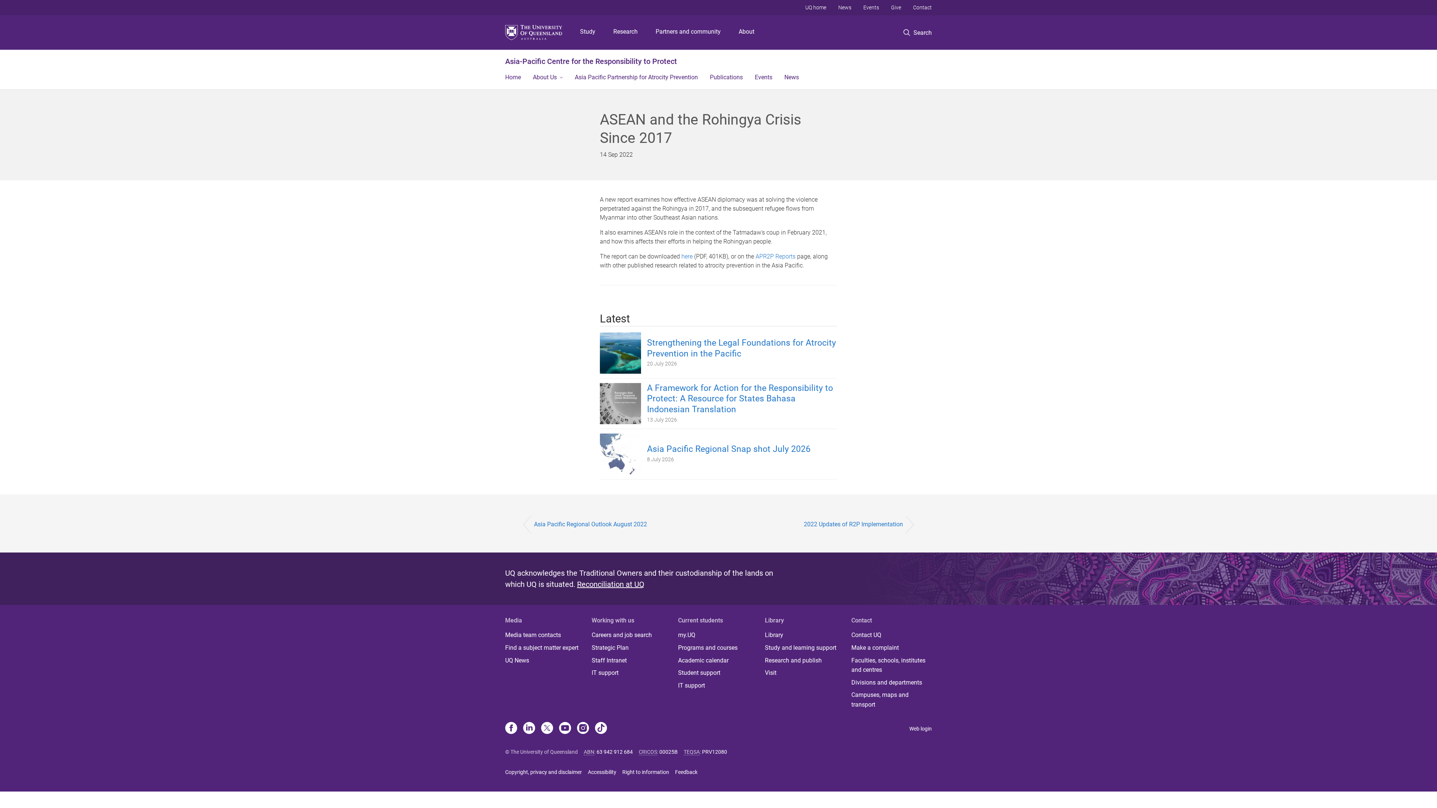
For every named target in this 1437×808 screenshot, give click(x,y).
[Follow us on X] (547, 728)
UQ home (815, 7)
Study (587, 31)
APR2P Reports (776, 256)
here (687, 256)
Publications (726, 77)
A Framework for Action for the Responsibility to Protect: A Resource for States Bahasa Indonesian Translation (740, 399)
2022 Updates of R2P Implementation (853, 524)
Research (625, 31)
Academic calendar (703, 660)
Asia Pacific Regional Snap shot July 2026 (729, 449)
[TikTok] (601, 728)
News (844, 7)
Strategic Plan (610, 647)
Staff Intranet (609, 660)
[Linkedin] (529, 728)
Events (871, 7)
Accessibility (602, 772)
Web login (920, 729)
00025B (668, 752)
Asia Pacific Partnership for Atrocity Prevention (636, 77)
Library (774, 635)
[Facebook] (511, 728)
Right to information (645, 772)
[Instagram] (583, 728)
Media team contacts (533, 635)
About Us (545, 77)
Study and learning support (800, 647)
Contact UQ (866, 635)
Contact (922, 7)
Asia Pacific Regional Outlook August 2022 (590, 524)
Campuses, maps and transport (880, 699)
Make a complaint (875, 647)
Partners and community (688, 31)
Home (513, 77)
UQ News (517, 660)
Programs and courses (708, 647)
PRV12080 (714, 752)
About (746, 31)
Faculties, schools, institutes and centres (888, 665)
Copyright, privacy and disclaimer (543, 772)
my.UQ (686, 635)
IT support (605, 672)
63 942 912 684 (615, 752)
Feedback (686, 772)
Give (896, 7)
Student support (699, 672)
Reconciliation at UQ (610, 584)
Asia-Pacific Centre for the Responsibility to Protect (591, 61)
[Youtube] (565, 728)
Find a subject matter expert (542, 647)
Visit (771, 672)
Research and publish (793, 660)
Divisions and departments (886, 682)
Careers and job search (622, 635)
